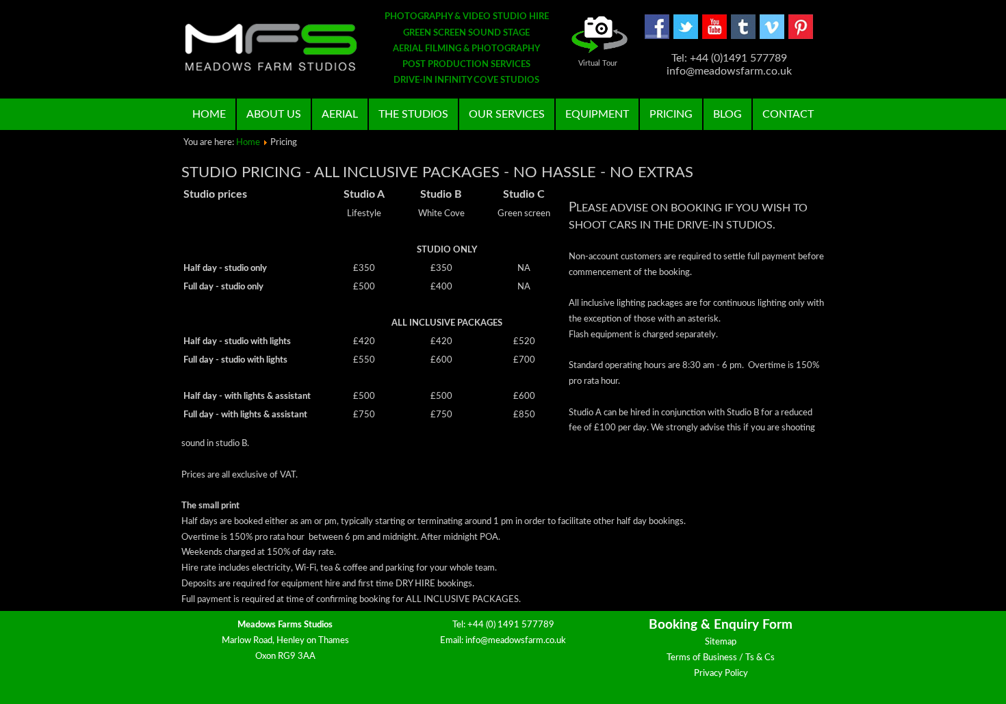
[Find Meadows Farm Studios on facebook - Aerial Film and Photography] (657, 36)
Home (209, 114)
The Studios (413, 114)
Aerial (340, 114)
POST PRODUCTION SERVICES (466, 64)
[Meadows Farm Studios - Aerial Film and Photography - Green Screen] (271, 47)
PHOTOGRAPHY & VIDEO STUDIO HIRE (467, 16)
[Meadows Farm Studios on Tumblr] (743, 36)
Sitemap (720, 642)
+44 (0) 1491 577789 (510, 625)
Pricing (671, 114)
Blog (727, 114)
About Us (273, 114)
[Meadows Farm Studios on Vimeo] (772, 36)
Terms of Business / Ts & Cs (721, 657)
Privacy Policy (721, 673)
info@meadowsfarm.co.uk (515, 640)
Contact (788, 114)
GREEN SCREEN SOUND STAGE (466, 33)
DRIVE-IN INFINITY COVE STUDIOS (466, 80)
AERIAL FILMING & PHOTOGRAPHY (466, 48)
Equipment (597, 114)
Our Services (507, 114)
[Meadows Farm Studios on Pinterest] (800, 36)
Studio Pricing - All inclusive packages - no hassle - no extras (437, 172)
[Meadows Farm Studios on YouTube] (714, 36)
